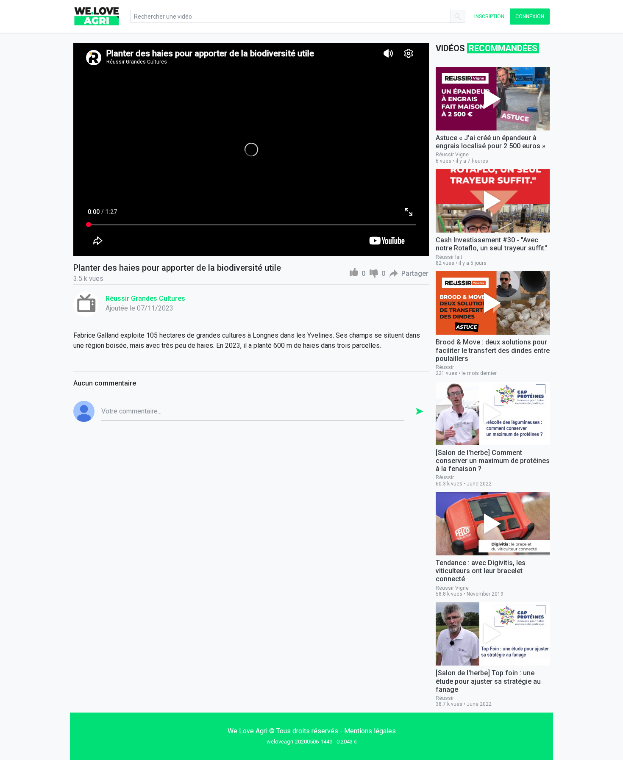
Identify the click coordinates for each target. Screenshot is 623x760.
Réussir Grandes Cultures (145, 298)
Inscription (489, 16)
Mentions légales (370, 731)
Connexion (529, 16)
